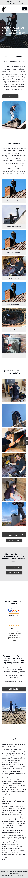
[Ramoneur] (14, 343)
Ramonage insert (14, 278)
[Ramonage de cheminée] (14, 214)
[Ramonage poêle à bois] (14, 292)
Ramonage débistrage (13, 252)
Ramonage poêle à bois (13, 304)
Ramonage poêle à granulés (13, 330)
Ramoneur (13, 356)
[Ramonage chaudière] (14, 188)
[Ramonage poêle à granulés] (14, 317)
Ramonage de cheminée (14, 227)
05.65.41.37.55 (17, 1)
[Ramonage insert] (14, 266)
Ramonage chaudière (13, 201)
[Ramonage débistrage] (14, 240)
